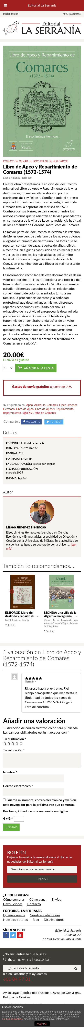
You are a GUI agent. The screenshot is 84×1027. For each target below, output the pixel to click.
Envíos (56, 899)
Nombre (10, 772)
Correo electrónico (18, 786)
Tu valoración (14, 750)
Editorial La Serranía (42, 5)
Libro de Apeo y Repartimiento (54, 409)
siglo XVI (27, 413)
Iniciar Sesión (10, 14)
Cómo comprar (13, 899)
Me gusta (33, 421)
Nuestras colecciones (45, 915)
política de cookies (12, 1019)
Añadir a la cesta (39, 368)
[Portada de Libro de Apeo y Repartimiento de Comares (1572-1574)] (42, 101)
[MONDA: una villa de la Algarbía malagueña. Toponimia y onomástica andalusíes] (61, 592)
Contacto (34, 904)
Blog (36, 919)
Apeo (29, 405)
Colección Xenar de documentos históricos (35, 161)
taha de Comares (45, 413)
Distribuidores (54, 919)
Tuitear (55, 421)
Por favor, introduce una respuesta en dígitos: (36, 811)
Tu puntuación (14, 739)
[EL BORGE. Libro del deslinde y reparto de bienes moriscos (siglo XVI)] (22, 592)
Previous (11, 591)
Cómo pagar (38, 899)
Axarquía (39, 405)
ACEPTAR (42, 1024)
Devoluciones (12, 904)
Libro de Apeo (25, 409)
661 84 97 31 (17, 979)
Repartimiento (12, 413)
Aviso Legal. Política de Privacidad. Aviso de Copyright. (42, 992)
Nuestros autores (15, 919)
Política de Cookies (16, 997)
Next (72, 591)
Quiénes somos (14, 915)
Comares (52, 405)
